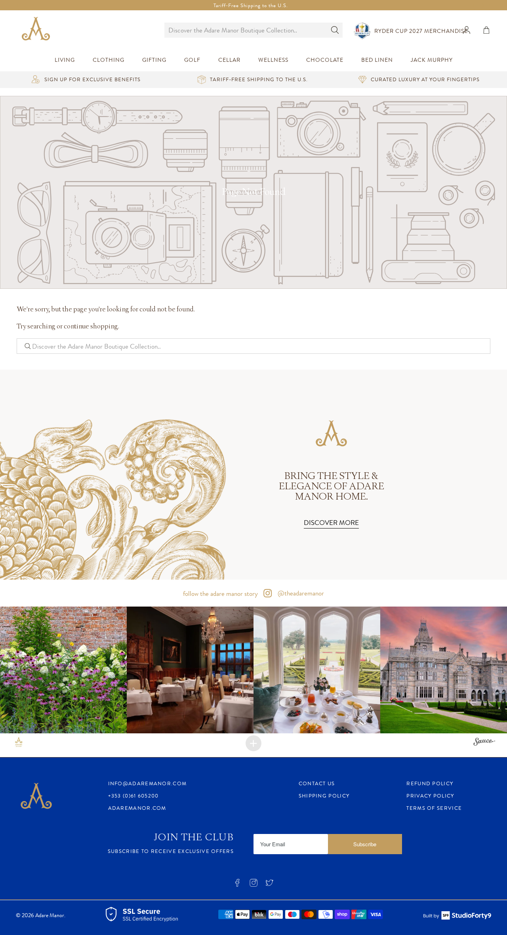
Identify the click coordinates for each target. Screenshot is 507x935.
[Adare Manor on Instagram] (253, 885)
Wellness (273, 60)
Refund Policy (429, 783)
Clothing (108, 60)
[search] (245, 30)
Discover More (331, 522)
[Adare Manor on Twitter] (269, 885)
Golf (192, 60)
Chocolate (324, 60)
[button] (63, 670)
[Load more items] (253, 743)
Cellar (229, 60)
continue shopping (91, 326)
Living (65, 60)
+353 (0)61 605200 (133, 796)
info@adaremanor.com (147, 783)
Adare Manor (49, 915)
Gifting (154, 60)
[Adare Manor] (37, 30)
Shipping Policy (324, 796)
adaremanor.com (137, 808)
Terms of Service (434, 808)
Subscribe (364, 844)
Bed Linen (377, 60)
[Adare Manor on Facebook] (237, 885)
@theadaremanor (300, 593)
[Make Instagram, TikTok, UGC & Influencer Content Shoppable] (484, 743)
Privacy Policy (430, 796)
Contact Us (317, 783)
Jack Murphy (432, 60)
